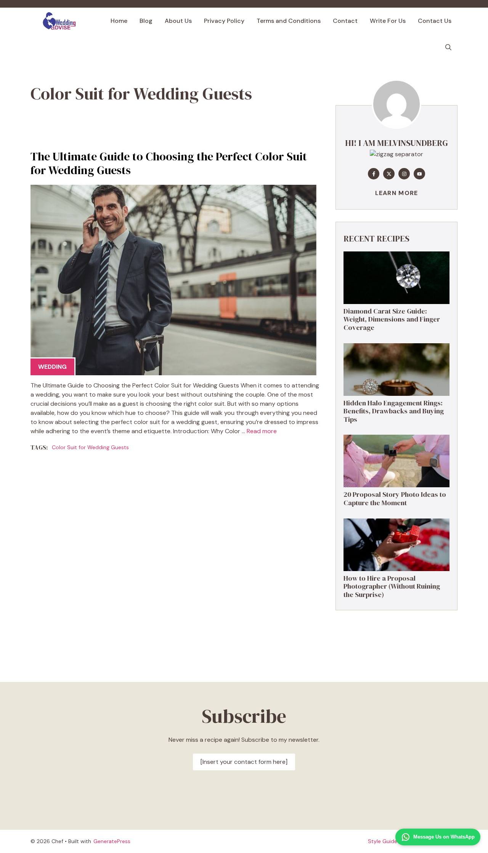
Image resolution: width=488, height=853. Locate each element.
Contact (345, 21)
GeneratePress (111, 841)
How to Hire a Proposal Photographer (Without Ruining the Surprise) (392, 586)
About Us (178, 21)
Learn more (396, 193)
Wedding (52, 367)
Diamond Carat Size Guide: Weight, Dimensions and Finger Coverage (392, 319)
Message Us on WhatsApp (444, 837)
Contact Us (434, 21)
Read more (262, 431)
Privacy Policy (224, 21)
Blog (146, 21)
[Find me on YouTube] (419, 173)
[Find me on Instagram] (404, 173)
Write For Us (388, 21)
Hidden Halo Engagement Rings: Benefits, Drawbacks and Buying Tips (394, 411)
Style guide (382, 841)
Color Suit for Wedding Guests (90, 447)
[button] (448, 47)
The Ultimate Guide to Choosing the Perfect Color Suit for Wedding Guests (168, 163)
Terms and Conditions (289, 21)
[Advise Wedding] (59, 21)
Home (119, 21)
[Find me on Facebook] (373, 173)
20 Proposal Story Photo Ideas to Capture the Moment (395, 498)
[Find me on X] (389, 173)
